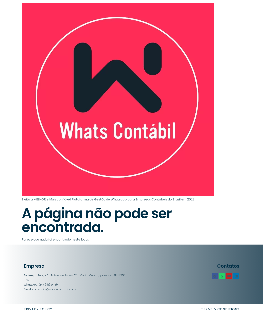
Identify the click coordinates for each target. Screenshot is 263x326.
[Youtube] (229, 276)
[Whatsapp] (222, 276)
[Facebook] (215, 276)
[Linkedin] (236, 276)
